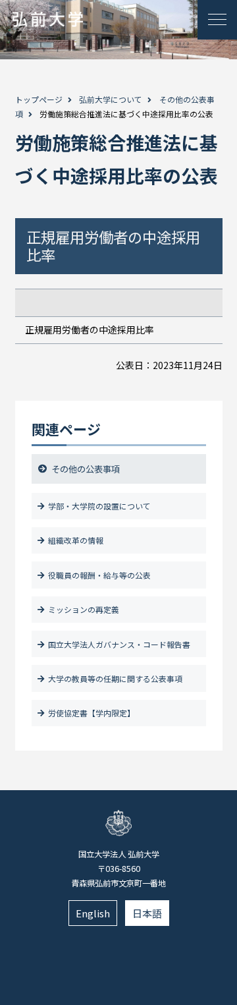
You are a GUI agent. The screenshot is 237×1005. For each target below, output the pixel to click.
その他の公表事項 (85, 469)
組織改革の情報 (75, 540)
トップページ (39, 99)
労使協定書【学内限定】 (91, 712)
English (93, 913)
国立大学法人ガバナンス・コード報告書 (119, 644)
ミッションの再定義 (83, 609)
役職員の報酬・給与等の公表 (99, 575)
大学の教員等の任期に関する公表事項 (115, 678)
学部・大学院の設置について (99, 505)
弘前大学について (110, 99)
